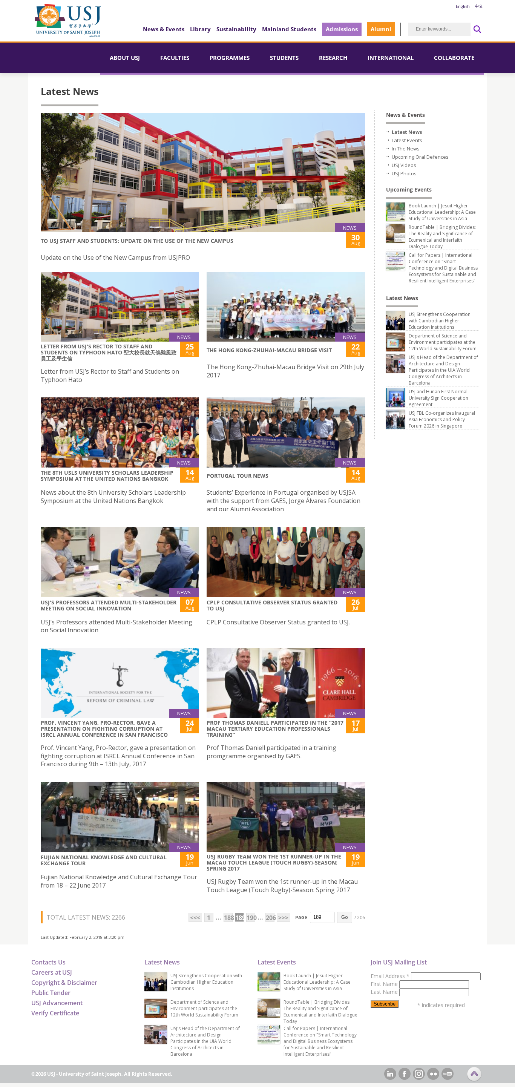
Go (344, 917)
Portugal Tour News (237, 475)
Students (284, 57)
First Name (385, 983)
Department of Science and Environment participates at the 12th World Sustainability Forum (443, 342)
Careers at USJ (51, 972)
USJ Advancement (57, 1003)
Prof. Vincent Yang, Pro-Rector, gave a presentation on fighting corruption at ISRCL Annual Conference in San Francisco (104, 728)
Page (301, 917)
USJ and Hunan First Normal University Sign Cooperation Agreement (438, 398)
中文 (479, 6)
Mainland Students (289, 29)
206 (270, 918)
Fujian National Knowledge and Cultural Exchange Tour (104, 860)
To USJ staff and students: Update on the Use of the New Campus (137, 240)
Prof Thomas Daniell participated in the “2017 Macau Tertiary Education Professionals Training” (275, 728)
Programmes (230, 57)
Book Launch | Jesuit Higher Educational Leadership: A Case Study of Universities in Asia (442, 212)
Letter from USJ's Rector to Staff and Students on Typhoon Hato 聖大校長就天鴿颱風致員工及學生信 (108, 352)
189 (239, 918)
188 (228, 918)
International (391, 57)
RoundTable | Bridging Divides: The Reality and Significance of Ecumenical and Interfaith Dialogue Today (442, 237)
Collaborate (454, 57)
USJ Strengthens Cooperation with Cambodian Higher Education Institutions (440, 320)
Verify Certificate (55, 1013)
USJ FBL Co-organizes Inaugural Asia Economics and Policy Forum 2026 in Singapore (442, 419)
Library (200, 29)
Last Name (385, 991)
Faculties (174, 57)
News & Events (163, 29)
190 (251, 918)
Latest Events (407, 140)
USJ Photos (404, 173)
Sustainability (236, 29)
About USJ (125, 57)
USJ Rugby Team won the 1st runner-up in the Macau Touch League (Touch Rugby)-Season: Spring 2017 (274, 862)
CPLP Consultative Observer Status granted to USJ (272, 605)
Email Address (390, 976)
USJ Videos (404, 165)
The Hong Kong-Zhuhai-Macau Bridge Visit (269, 350)
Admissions (342, 29)
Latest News (407, 132)
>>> (283, 918)
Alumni (381, 29)
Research (333, 57)
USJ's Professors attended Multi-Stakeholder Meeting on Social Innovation (108, 605)
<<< (195, 918)
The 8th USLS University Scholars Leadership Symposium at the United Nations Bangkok (107, 475)
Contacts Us (48, 962)
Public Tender (51, 993)
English (463, 6)
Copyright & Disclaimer (64, 982)
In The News (406, 148)
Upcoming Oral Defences (420, 156)
